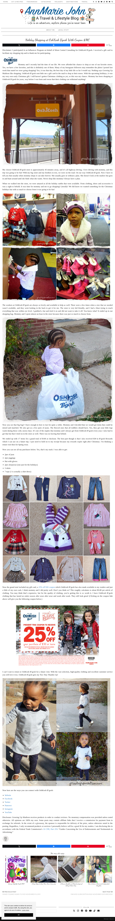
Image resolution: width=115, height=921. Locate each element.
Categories (46, 2)
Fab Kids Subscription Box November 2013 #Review (92, 893)
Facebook (8, 799)
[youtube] (90, 911)
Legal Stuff (63, 30)
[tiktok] (94, 911)
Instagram (9, 809)
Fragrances (32, 2)
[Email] (109, 1)
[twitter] (74, 911)
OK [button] (19, 915)
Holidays (59, 2)
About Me (50, 30)
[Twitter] (93, 1)
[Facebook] (107, 1)
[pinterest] (86, 911)
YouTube (8, 812)
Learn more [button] (25, 910)
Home (5, 2)
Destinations (72, 2)
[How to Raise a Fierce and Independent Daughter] (99, 869)
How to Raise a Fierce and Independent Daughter (98, 885)
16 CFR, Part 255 (50, 829)
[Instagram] (96, 1)
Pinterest (8, 805)
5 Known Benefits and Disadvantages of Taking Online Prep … (71, 885)
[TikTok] (104, 1)
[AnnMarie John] (57, 13)
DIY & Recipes (17, 2)
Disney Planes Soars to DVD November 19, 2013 (21, 893)
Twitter (7, 802)
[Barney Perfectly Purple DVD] (16, 869)
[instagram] (78, 911)
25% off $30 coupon (47, 587)
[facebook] (82, 911)
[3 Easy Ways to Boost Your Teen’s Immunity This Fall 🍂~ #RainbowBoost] (44, 869)
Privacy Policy (109, 919)
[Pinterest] (99, 1)
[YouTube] (101, 1)
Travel (85, 2)
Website (8, 795)
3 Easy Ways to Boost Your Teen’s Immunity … (44, 885)
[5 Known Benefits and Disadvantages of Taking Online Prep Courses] (71, 869)
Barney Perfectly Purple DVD (16, 884)
